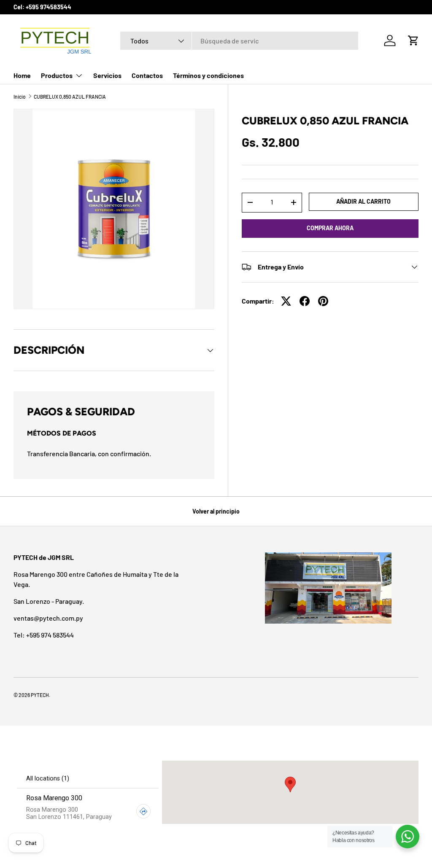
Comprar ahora (330, 227)
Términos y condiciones (208, 75)
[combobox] (239, 41)
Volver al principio (216, 511)
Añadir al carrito (363, 201)
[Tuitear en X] (286, 301)
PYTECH (40, 695)
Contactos (147, 75)
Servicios (107, 75)
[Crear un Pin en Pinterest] (323, 301)
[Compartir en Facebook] (304, 301)
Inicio (20, 96)
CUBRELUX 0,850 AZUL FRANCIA (70, 96)
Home (22, 75)
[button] (413, 40)
